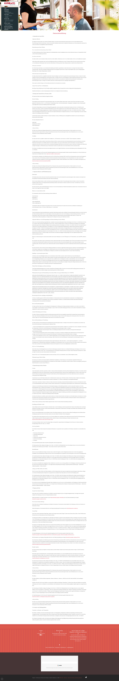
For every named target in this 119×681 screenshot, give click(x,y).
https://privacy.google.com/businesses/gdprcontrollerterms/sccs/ (63, 534)
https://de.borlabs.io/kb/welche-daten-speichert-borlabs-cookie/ (42, 419)
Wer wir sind (6, 18)
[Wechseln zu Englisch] (10, 0)
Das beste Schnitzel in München (9, 13)
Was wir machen (7, 23)
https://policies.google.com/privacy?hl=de (73, 537)
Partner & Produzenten (8, 25)
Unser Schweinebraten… (8, 12)
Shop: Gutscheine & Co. (8, 28)
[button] (2, 679)
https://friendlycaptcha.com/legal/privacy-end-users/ (40, 558)
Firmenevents (7, 16)
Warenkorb (6, 29)
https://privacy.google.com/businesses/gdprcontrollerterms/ (42, 534)
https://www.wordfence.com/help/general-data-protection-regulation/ (43, 596)
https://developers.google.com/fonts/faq (57, 497)
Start (5, 8)
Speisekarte (6, 11)
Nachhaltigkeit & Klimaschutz (9, 24)
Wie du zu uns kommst (8, 26)
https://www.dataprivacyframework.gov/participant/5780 (41, 544)
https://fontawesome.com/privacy (72, 508)
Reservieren (6, 9)
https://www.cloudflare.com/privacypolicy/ (53, 153)
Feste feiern (6, 14)
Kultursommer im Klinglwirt (8, 15)
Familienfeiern (7, 17)
